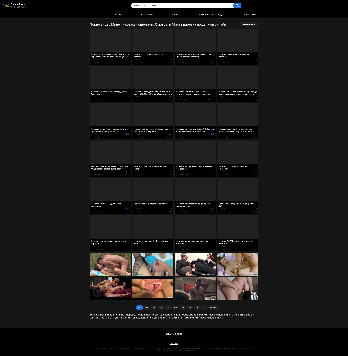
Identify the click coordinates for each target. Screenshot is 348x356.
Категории (147, 14)
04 (161, 307)
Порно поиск (250, 14)
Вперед (213, 307)
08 (190, 307)
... (204, 307)
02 (146, 307)
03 (154, 307)
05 (168, 307)
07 (183, 307)
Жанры (175, 14)
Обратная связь (174, 334)
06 (175, 307)
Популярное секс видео (211, 14)
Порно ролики (93, 14)
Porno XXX (174, 344)
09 (197, 307)
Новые (118, 14)
